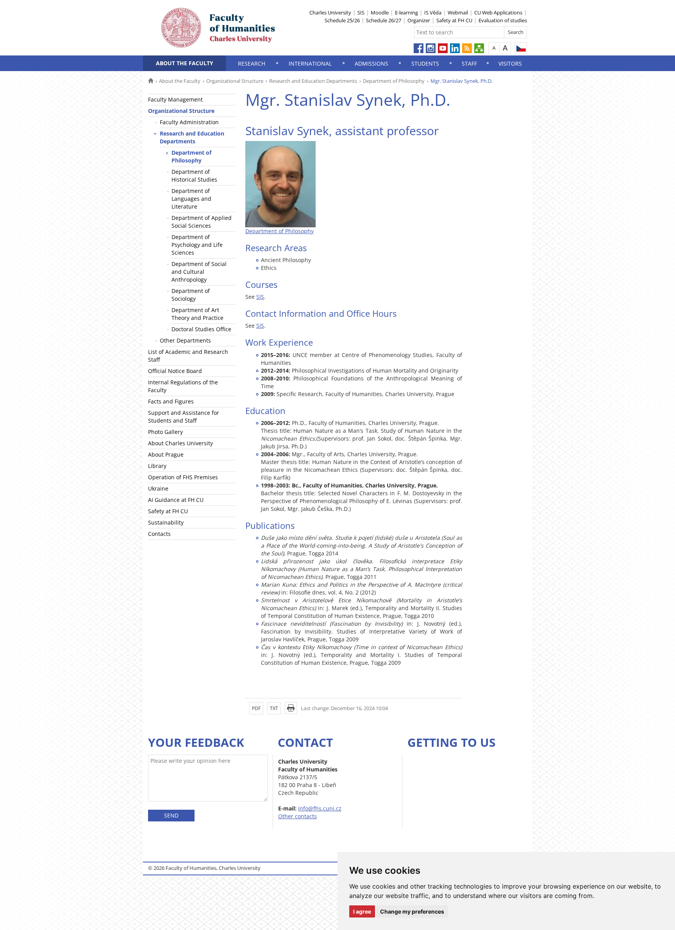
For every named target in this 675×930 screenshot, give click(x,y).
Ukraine (158, 488)
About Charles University (180, 443)
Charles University (330, 12)
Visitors (510, 63)
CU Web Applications (498, 12)
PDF (256, 708)
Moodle (380, 12)
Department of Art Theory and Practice (197, 313)
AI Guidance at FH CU (176, 499)
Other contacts (297, 816)
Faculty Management (175, 99)
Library (157, 465)
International (310, 63)
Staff (469, 63)
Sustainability (166, 522)
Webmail (458, 12)
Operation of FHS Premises (183, 477)
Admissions (371, 63)
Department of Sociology (190, 294)
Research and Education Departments (313, 80)
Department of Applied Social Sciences (201, 221)
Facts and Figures (171, 401)
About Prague (166, 454)
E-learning (406, 12)
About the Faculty (184, 63)
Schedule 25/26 (342, 20)
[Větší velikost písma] (505, 48)
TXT (274, 708)
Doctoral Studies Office (201, 329)
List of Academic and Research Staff (188, 355)
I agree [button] (362, 911)
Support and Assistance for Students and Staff (183, 416)
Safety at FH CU (454, 20)
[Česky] (521, 48)
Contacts (159, 533)
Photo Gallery (165, 432)
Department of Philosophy (394, 80)
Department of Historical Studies (194, 175)
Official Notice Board (175, 371)
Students (425, 63)
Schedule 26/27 (383, 20)
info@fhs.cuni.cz (319, 808)
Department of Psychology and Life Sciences (197, 244)
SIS (360, 12)
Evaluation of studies (503, 20)
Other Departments (185, 340)
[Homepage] (150, 80)
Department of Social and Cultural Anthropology (199, 271)
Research (251, 63)
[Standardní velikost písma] (494, 48)
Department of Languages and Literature (191, 198)
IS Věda (432, 12)
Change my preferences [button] (412, 911)
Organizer (418, 20)
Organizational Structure (234, 80)
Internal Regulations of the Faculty (183, 386)
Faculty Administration (189, 122)
